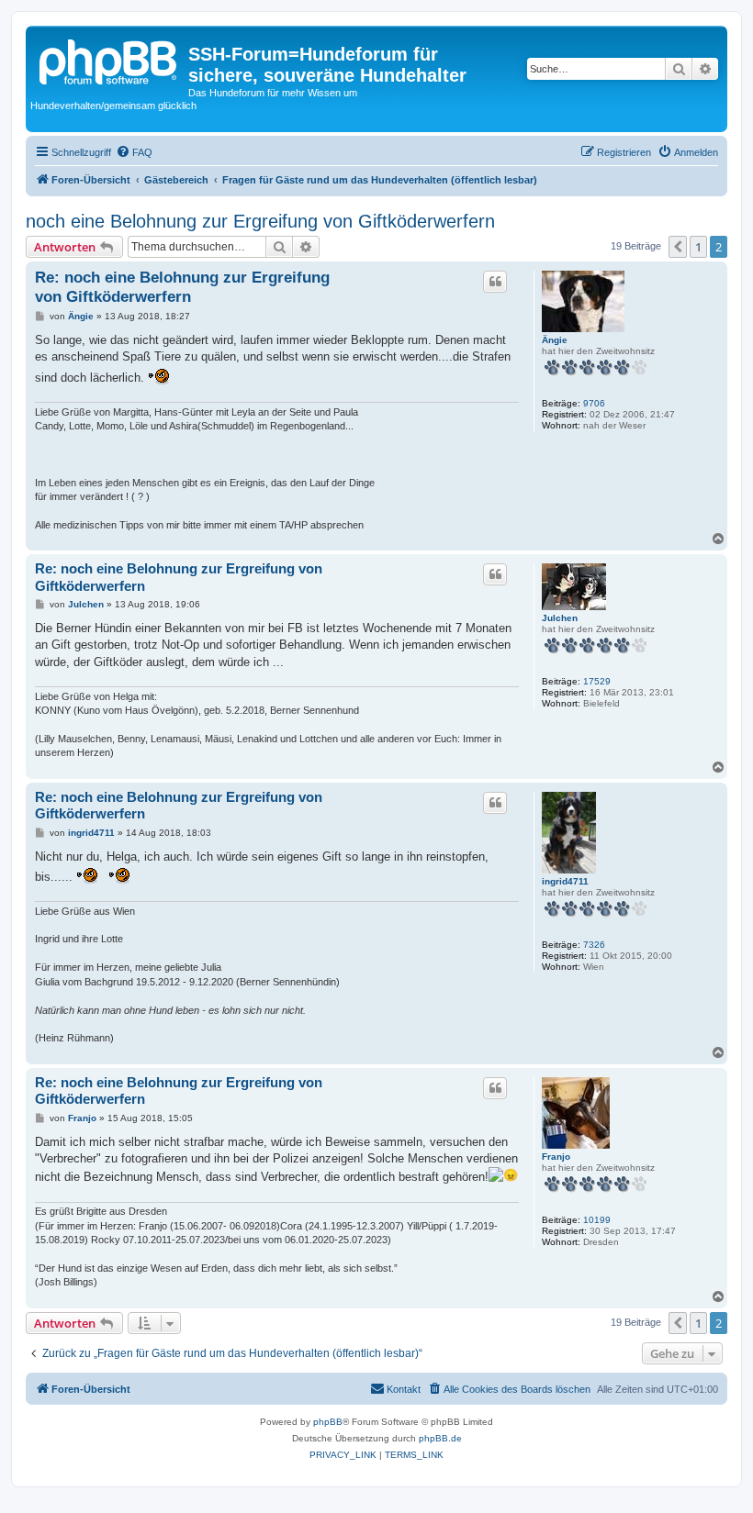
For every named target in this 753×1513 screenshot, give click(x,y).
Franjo (556, 1156)
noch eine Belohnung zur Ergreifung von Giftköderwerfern (260, 221)
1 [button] (698, 247)
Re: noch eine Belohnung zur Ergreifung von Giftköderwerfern (182, 287)
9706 (594, 403)
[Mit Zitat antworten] (495, 282)
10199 (597, 1220)
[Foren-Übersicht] (109, 59)
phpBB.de (440, 1438)
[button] (678, 247)
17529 (597, 681)
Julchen (560, 618)
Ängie (555, 340)
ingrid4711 (565, 881)
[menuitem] (134, 152)
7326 (594, 945)
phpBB (328, 1422)
